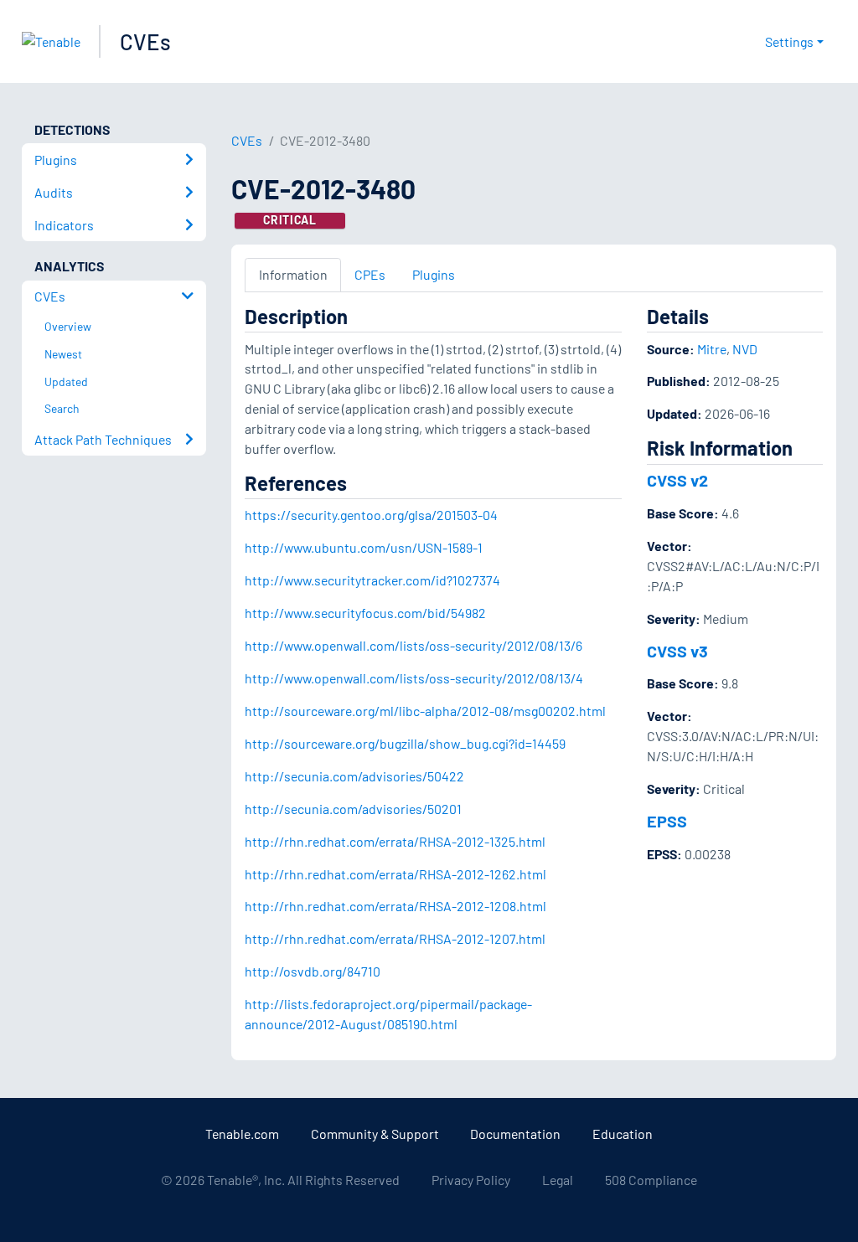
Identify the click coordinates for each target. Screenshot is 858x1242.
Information (293, 274)
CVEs (145, 41)
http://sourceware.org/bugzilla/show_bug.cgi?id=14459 (405, 743)
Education (622, 1134)
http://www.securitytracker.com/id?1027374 (372, 580)
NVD (744, 349)
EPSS (667, 821)
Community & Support (375, 1134)
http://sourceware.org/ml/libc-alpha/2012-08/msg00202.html (425, 711)
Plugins (433, 274)
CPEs (369, 274)
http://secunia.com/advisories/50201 (353, 809)
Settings (789, 41)
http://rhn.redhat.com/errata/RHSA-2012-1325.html (395, 841)
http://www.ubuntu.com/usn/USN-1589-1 (364, 547)
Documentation (515, 1134)
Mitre (711, 349)
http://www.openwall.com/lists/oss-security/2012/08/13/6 (413, 645)
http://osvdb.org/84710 (312, 971)
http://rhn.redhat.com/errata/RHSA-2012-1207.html (395, 938)
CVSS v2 (677, 480)
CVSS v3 (677, 651)
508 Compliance (651, 1180)
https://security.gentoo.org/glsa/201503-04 (371, 515)
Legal (557, 1180)
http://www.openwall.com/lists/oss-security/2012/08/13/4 (414, 678)
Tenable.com (242, 1134)
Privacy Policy (471, 1180)
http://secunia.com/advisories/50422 (354, 776)
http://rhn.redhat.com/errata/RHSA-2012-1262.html (395, 874)
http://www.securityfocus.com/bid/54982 (365, 613)
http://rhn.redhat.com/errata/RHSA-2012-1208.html (395, 906)
